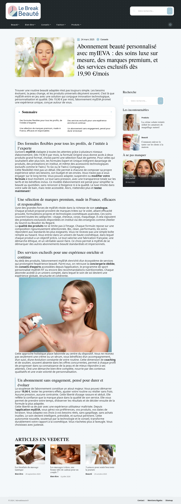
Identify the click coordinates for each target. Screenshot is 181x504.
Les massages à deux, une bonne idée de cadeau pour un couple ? (64, 470)
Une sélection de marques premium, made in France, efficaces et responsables (40, 129)
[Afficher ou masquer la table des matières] (74, 112)
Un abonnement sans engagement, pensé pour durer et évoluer (88, 129)
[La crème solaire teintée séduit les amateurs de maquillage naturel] (131, 122)
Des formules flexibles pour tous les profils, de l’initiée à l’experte (41, 121)
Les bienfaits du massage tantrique (26, 468)
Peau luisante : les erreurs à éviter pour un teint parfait (142, 176)
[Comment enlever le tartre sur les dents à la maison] (131, 142)
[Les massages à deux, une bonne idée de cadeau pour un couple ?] (65, 454)
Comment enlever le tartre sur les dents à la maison (152, 144)
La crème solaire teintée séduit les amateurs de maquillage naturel (153, 124)
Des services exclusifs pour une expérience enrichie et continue (86, 121)
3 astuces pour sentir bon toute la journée (100, 468)
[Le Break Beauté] (23, 11)
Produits (145, 117)
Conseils (104, 39)
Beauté (89, 474)
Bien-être (19, 474)
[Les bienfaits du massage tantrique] (30, 454)
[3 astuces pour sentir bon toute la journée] (101, 454)
